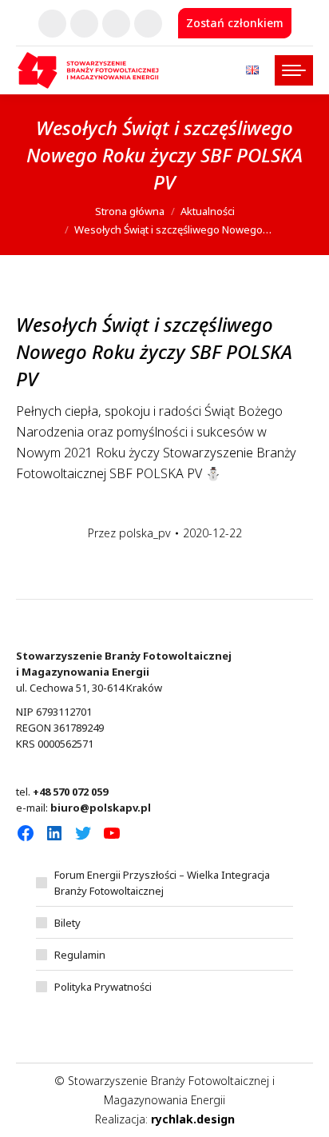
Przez (129, 533)
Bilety (67, 923)
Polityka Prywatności (103, 986)
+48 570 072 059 (70, 791)
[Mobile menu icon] (294, 70)
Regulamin (79, 955)
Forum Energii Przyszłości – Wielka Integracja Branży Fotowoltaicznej (162, 883)
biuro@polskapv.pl (100, 807)
